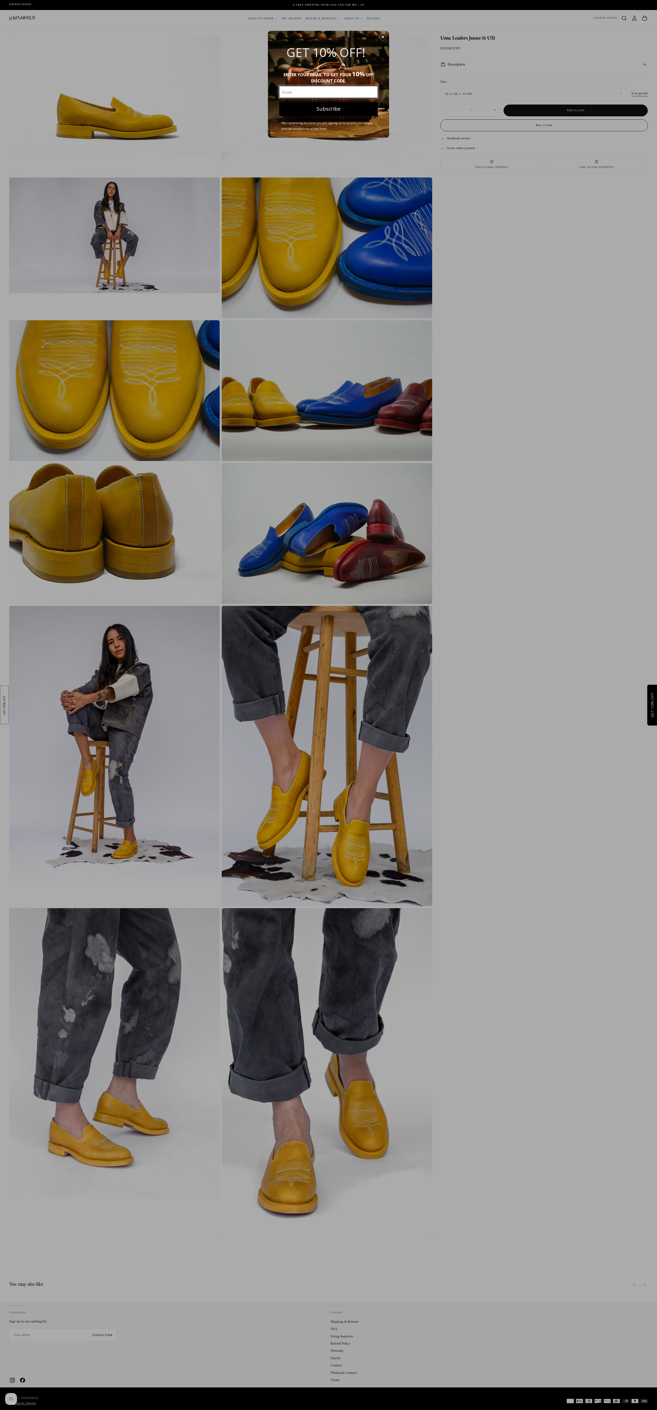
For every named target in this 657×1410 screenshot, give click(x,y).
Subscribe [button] (328, 108)
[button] (383, 37)
